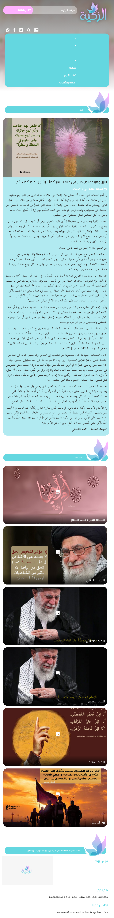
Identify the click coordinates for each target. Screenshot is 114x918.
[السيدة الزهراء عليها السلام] (55, 525)
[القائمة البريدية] (20, 30)
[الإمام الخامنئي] (55, 585)
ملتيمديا (78, 457)
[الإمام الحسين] (55, 706)
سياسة (72, 67)
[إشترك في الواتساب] (8, 30)
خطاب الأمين (70, 75)
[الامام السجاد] (55, 767)
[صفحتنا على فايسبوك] (14, 30)
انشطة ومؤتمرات (67, 82)
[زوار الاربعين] (55, 827)
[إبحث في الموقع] (28, 30)
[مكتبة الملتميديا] (36, 30)
